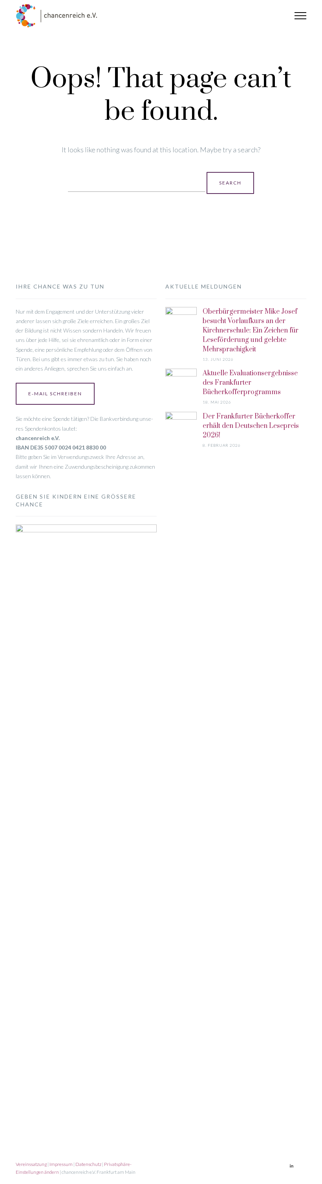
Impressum (61, 1164)
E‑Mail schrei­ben (55, 393)
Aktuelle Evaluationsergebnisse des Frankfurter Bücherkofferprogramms (250, 382)
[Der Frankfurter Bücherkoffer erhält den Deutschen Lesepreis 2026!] (181, 706)
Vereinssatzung (31, 1164)
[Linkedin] (291, 1165)
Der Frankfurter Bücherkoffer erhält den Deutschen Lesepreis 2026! (251, 426)
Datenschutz (88, 1164)
